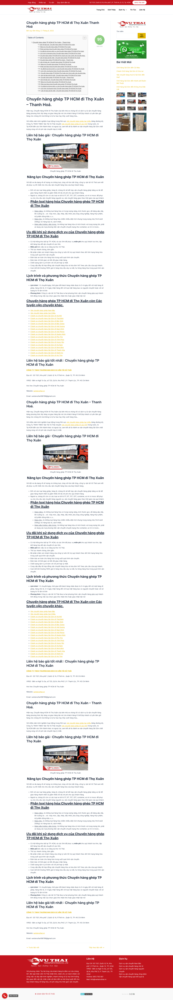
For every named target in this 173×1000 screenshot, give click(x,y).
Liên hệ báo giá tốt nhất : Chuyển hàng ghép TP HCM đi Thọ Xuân (60, 58)
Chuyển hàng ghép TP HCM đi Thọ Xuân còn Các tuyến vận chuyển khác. (62, 55)
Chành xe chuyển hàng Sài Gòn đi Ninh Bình (47, 347)
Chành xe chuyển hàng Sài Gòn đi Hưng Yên (47, 342)
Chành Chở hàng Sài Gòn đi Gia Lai (130, 71)
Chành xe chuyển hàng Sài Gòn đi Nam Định (47, 329)
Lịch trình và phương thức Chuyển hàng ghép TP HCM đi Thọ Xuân (60, 53)
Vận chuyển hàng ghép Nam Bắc (42, 310)
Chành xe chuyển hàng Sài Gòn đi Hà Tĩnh (46, 355)
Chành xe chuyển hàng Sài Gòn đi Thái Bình (46, 318)
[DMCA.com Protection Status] (86, 994)
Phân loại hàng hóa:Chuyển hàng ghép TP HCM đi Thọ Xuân (58, 49)
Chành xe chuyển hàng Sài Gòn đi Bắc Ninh (46, 321)
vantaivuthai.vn (39, 391)
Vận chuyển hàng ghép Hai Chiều (42, 313)
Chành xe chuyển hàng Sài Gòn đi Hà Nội (46, 316)
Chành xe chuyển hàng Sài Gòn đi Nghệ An (46, 353)
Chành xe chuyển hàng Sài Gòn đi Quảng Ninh (47, 334)
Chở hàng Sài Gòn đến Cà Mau (128, 68)
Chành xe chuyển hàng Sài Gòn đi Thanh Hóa (47, 350)
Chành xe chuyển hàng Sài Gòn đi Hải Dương (47, 326)
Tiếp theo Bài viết (96, 947)
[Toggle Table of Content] (83, 38)
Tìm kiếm (120, 31)
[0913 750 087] (5, 995)
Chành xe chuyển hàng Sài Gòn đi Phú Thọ (46, 337)
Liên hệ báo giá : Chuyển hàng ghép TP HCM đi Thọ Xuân (57, 44)
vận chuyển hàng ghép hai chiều (79, 121)
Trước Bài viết (33, 947)
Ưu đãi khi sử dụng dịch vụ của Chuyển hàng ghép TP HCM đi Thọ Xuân (62, 51)
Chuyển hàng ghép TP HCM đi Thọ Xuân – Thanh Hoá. (51, 42)
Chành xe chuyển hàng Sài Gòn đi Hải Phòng (47, 332)
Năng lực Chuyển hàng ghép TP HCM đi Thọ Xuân (55, 47)
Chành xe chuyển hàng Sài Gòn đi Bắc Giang (47, 324)
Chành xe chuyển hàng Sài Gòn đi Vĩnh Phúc (47, 340)
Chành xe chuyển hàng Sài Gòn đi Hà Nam (46, 345)
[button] (139, 3)
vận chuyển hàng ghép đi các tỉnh (74, 124)
